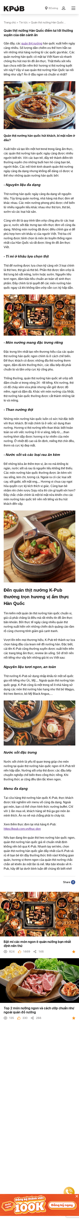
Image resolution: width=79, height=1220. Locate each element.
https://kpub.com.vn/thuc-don (22, 828)
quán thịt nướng (31, 43)
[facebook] (73, 882)
